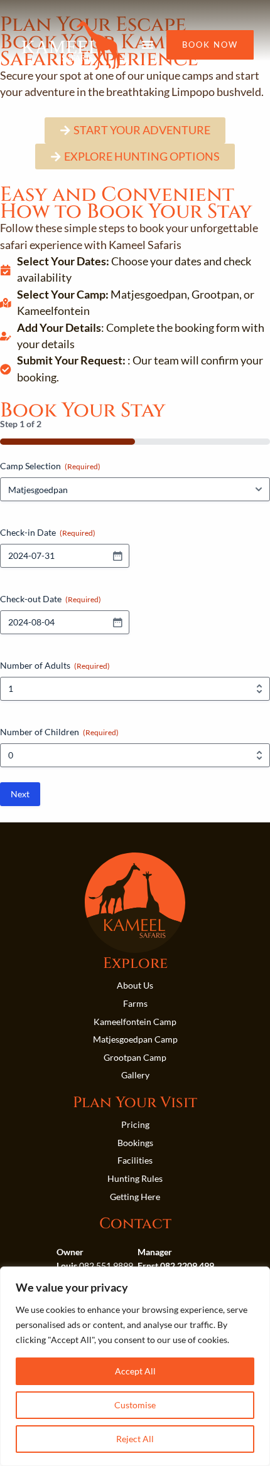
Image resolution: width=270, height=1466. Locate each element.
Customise (135, 1405)
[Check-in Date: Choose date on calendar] (117, 556)
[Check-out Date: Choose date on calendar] (117, 622)
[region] (135, 1366)
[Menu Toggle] (147, 44)
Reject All (135, 1438)
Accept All (135, 1371)
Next (20, 794)
